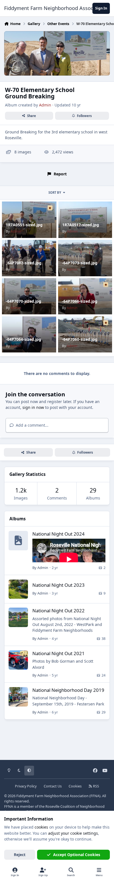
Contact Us (53, 786)
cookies (41, 827)
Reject (19, 854)
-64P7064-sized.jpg (23, 339)
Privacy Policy (26, 786)
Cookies (75, 786)
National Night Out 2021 (58, 653)
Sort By (54, 192)
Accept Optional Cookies (76, 854)
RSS (95, 786)
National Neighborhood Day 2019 (68, 690)
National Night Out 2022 (58, 610)
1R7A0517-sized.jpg (80, 224)
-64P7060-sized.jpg (79, 339)
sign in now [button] (33, 407)
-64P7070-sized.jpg (23, 301)
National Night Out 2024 (58, 534)
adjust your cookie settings (73, 833)
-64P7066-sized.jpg (79, 301)
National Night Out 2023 (58, 585)
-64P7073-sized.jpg (79, 262)
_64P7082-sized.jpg (24, 262)
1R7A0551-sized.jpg (24, 224)
